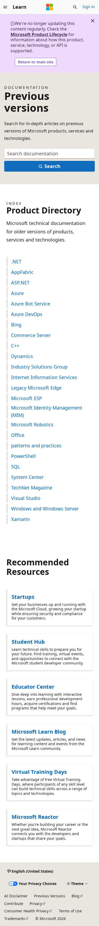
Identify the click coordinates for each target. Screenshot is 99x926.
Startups (23, 596)
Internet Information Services (44, 377)
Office (17, 435)
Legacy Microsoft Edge (36, 388)
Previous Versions (49, 895)
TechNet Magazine (31, 487)
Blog (75, 895)
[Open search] (75, 7)
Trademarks (14, 918)
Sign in (88, 6)
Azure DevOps (27, 314)
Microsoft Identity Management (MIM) (46, 411)
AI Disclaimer (16, 895)
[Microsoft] (49, 7)
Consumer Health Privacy (26, 910)
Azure (17, 293)
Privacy (36, 903)
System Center (27, 477)
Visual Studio (25, 498)
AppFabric (22, 272)
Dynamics (22, 356)
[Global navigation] (5, 7)
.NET (16, 261)
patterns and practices (36, 445)
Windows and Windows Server (45, 508)
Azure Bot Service (30, 303)
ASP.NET (20, 282)
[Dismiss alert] (92, 21)
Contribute (13, 903)
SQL (15, 466)
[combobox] (49, 153)
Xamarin (20, 519)
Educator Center (33, 686)
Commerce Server (31, 335)
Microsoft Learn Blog (39, 731)
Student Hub (28, 641)
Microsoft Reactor (35, 816)
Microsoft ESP (26, 398)
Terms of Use (70, 910)
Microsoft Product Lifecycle (39, 34)
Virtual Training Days (39, 771)
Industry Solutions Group (39, 367)
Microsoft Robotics (32, 424)
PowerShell (23, 456)
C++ (15, 345)
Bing (16, 324)
